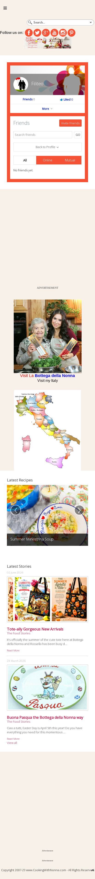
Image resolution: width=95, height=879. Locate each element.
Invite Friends (70, 123)
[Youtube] (54, 33)
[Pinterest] (71, 33)
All (25, 160)
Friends (29, 99)
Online (47, 160)
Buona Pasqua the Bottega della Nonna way (45, 717)
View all (12, 743)
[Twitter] (37, 33)
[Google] (46, 33)
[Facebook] (29, 33)
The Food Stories (18, 633)
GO (78, 135)
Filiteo (37, 83)
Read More (13, 650)
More (46, 109)
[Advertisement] (47, 236)
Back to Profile (46, 147)
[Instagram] (63, 33)
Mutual (70, 160)
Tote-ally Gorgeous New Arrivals (35, 629)
